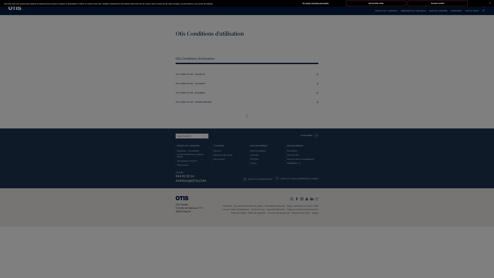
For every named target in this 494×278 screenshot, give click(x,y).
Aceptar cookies (437, 3)
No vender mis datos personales (315, 3)
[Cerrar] (490, 3)
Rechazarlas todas (376, 3)
